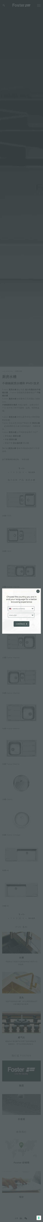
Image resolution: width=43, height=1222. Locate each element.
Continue (20, 624)
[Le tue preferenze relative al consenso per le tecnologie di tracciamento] (39, 1218)
